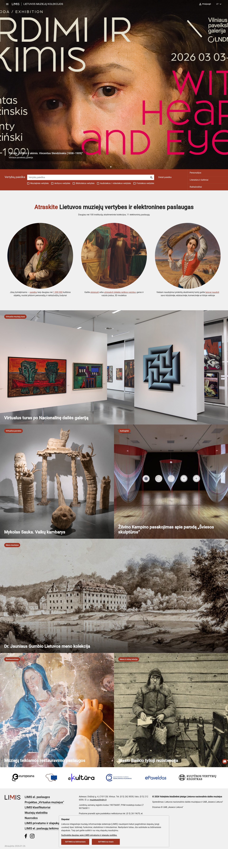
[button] (108, 166)
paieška (33, 292)
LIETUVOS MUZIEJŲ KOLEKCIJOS (43, 4)
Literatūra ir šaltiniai (199, 180)
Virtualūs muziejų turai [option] (15, 317)
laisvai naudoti (212, 292)
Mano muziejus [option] (12, 545)
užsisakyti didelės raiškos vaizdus (120, 292)
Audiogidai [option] (124, 431)
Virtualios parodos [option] (13, 431)
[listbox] (15, 316)
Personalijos (195, 172)
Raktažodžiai (196, 187)
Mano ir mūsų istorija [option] (128, 659)
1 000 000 (58, 292)
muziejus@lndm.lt (98, 799)
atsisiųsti (94, 292)
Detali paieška (165, 177)
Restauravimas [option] (12, 659)
